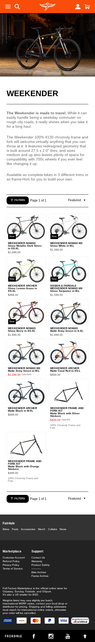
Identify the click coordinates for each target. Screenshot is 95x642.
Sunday (19, 591)
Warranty (36, 561)
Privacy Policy (11, 564)
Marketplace (12, 551)
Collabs (52, 529)
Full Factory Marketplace (17, 588)
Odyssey (8, 591)
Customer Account (14, 557)
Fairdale (9, 523)
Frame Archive (40, 575)
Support (37, 551)
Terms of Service (13, 568)
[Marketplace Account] (78, 6)
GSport (46, 591)
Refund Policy (11, 561)
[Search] (17, 6)
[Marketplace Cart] (87, 6)
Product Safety (40, 564)
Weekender (32, 93)
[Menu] (8, 6)
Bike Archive (38, 572)
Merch (41, 529)
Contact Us (38, 557)
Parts (15, 529)
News (63, 529)
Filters (20, 200)
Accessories (28, 529)
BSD (35, 594)
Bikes (6, 529)
